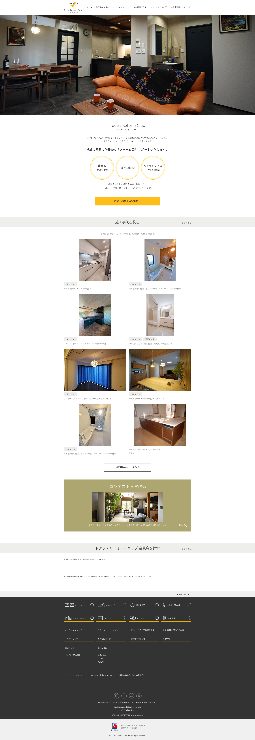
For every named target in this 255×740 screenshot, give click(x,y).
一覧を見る (185, 223)
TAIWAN (101, 662)
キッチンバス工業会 (73, 655)
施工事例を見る (102, 7)
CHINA (100, 658)
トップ (89, 7)
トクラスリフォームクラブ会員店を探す (129, 7)
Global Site (102, 655)
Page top (181, 594)
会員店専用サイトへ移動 (181, 7)
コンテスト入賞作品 (158, 7)
